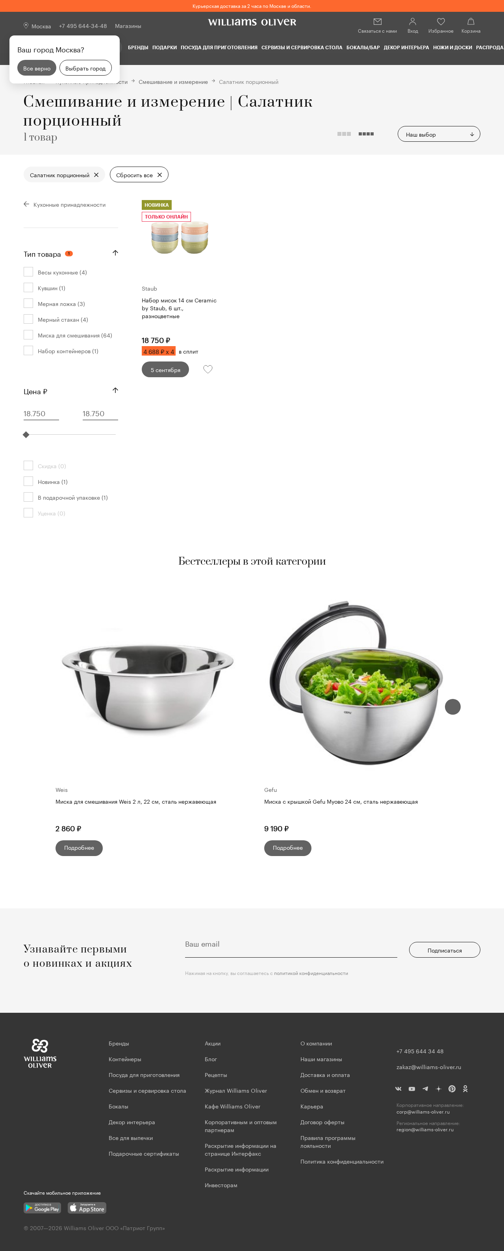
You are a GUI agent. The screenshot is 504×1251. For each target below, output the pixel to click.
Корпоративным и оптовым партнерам (241, 1125)
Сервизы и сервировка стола (302, 47)
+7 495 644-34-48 (83, 25)
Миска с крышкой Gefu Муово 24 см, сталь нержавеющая (341, 801)
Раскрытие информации (237, 1168)
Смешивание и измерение (173, 81)
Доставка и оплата (325, 1074)
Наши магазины (321, 1058)
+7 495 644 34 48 (420, 1050)
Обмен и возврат (323, 1090)
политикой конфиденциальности (311, 972)
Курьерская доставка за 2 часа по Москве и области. (252, 5)
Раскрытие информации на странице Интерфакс (240, 1149)
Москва (41, 25)
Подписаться (445, 949)
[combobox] (439, 134)
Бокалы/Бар (363, 47)
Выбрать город (85, 67)
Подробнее (79, 847)
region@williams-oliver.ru (425, 1129)
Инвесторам (222, 1184)
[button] (453, 707)
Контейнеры (125, 1058)
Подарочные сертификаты (144, 1153)
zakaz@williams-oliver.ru (429, 1066)
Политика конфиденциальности (342, 1160)
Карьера (311, 1105)
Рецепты (216, 1074)
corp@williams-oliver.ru (423, 1111)
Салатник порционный (59, 174)
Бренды (138, 47)
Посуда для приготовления (219, 47)
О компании (316, 1042)
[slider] (26, 434)
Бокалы (118, 1105)
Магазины (128, 25)
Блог (211, 1058)
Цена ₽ (35, 390)
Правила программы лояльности (328, 1141)
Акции (212, 1042)
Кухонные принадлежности (69, 204)
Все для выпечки (131, 1137)
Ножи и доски (452, 47)
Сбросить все (134, 174)
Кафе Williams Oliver (232, 1105)
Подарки (164, 47)
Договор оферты (322, 1121)
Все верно (36, 67)
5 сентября (165, 369)
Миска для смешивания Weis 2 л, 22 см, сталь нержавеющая (136, 801)
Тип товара (47, 253)
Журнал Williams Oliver (236, 1090)
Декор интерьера (406, 47)
